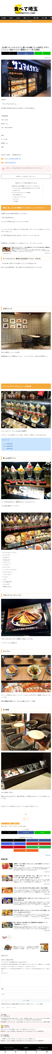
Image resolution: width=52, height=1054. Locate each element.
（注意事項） (26, 1047)
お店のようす (16, 190)
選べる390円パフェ (18, 194)
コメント (4, 973)
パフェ (12, 826)
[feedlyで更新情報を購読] (38, 847)
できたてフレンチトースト (19, 197)
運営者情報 (38, 1049)
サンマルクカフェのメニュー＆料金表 (21, 192)
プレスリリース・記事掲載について (13, 1049)
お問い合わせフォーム (43, 1047)
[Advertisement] (26, 35)
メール (3, 994)
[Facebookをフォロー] (38, 840)
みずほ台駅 (24, 826)
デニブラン (16, 199)
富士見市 (17, 823)
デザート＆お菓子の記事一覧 (12, 158)
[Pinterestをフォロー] (13, 847)
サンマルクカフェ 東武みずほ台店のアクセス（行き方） (27, 188)
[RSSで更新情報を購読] (26, 850)
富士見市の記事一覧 (10, 162)
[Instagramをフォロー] (13, 843)
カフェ (12, 823)
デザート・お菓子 (6, 823)
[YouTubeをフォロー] (38, 843)
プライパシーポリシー (9, 1047)
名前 (2, 989)
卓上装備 (15, 201)
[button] (48, 521)
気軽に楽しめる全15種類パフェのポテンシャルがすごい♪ (26, 186)
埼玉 (3, 826)
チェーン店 (17, 826)
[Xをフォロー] (13, 840)
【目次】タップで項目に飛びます (24, 183)
